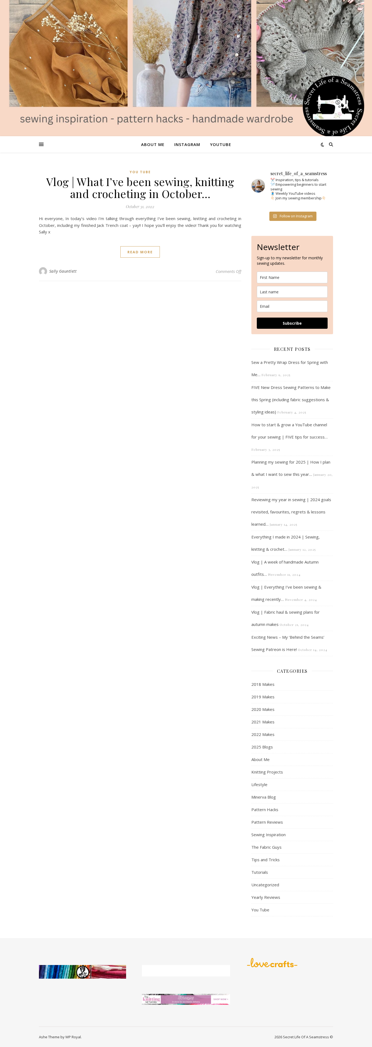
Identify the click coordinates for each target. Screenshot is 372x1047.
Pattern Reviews (267, 822)
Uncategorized (265, 884)
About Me (152, 144)
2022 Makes (263, 734)
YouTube (220, 144)
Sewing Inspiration (268, 834)
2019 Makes (263, 696)
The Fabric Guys (266, 847)
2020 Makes (263, 709)
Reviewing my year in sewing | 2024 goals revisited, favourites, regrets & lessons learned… (291, 512)
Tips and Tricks (265, 859)
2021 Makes (263, 722)
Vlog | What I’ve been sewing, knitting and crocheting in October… (140, 187)
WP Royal (73, 1036)
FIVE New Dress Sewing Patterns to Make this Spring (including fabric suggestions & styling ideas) (291, 400)
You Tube (140, 172)
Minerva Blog (263, 797)
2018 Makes (263, 684)
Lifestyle (259, 784)
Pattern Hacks (264, 809)
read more (140, 251)
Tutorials (259, 872)
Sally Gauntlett (63, 271)
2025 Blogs (262, 747)
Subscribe (292, 323)
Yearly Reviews (265, 897)
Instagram (187, 144)
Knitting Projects (267, 772)
